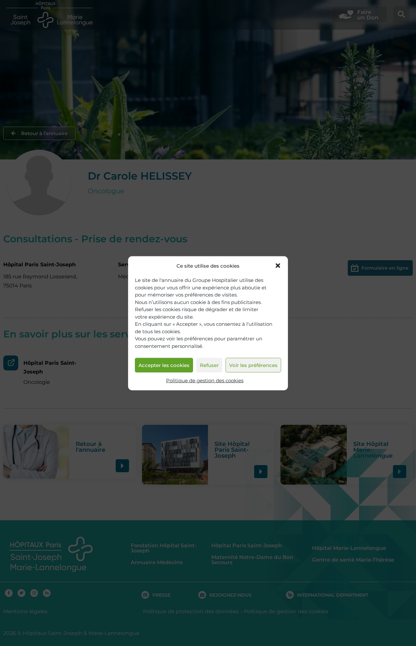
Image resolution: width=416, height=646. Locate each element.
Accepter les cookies (163, 365)
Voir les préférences (253, 365)
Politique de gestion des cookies (204, 380)
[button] (278, 265)
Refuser (209, 365)
